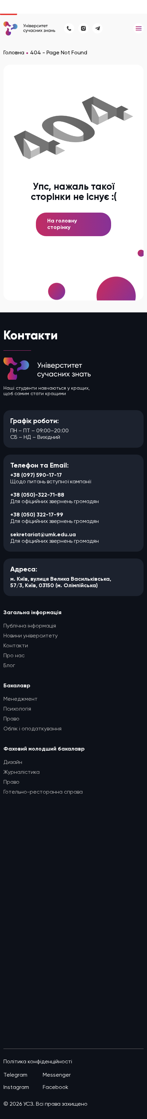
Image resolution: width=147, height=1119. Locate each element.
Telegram (15, 1075)
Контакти (15, 646)
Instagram (16, 1087)
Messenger (57, 1075)
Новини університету (30, 636)
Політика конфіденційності (37, 1062)
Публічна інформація (29, 626)
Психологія (17, 709)
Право (11, 719)
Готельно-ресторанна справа (43, 792)
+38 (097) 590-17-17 (36, 475)
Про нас (14, 656)
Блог (9, 666)
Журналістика (21, 772)
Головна (13, 53)
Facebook (55, 1087)
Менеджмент (20, 699)
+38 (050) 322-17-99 (36, 515)
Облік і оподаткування (32, 729)
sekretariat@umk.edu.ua (43, 535)
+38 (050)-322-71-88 (37, 495)
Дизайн (12, 762)
